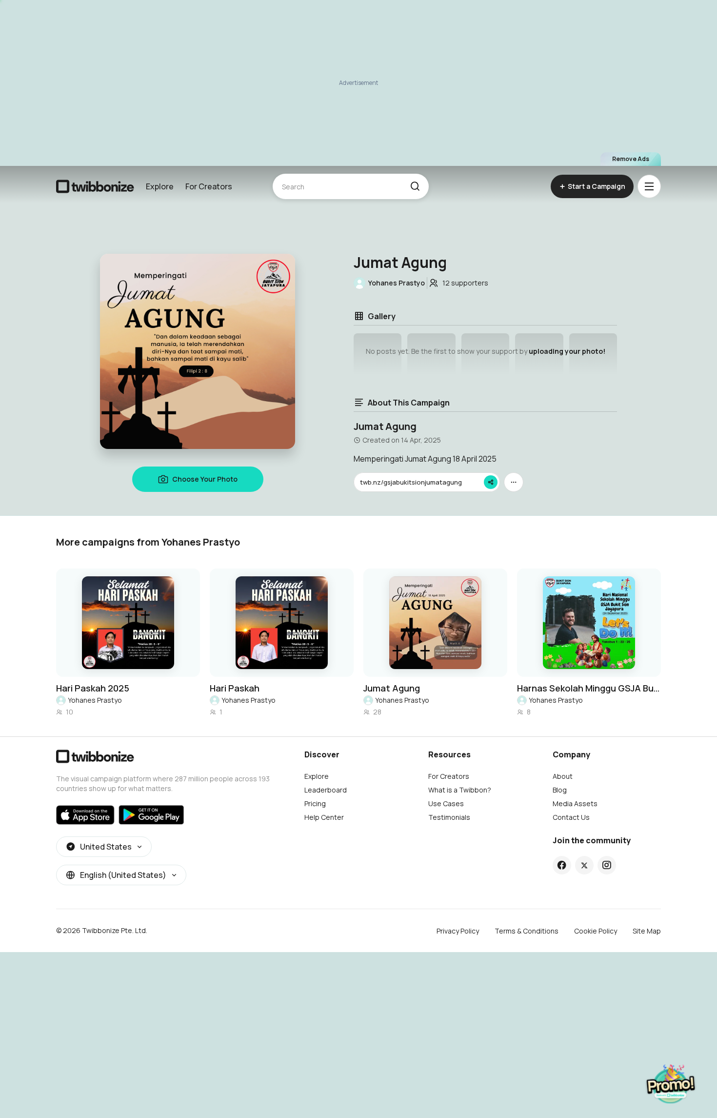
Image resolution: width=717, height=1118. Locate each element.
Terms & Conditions (526, 930)
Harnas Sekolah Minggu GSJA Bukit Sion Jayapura (589, 688)
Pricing (315, 803)
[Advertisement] (358, 83)
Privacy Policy (458, 930)
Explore (160, 186)
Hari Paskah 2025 (92, 688)
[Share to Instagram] (606, 865)
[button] (415, 186)
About (563, 776)
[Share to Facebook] (562, 865)
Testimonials (449, 817)
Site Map (647, 930)
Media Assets (575, 803)
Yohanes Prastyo (95, 700)
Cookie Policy (595, 930)
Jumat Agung (391, 688)
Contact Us (571, 817)
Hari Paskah (234, 688)
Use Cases (446, 803)
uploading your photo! (567, 351)
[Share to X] (584, 865)
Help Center (324, 817)
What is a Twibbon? (459, 789)
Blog (560, 789)
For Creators (208, 186)
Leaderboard (325, 789)
